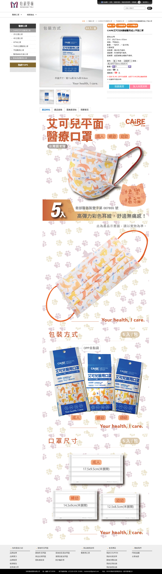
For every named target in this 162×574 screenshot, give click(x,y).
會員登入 (146, 2)
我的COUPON (112, 553)
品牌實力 (13, 556)
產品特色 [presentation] (46, 110)
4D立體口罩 (18, 38)
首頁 (110, 2)
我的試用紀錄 (111, 563)
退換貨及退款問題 (63, 553)
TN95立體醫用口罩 (20, 46)
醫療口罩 (15, 15)
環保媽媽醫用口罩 (20, 58)
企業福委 (135, 556)
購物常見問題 (43, 548)
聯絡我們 (137, 548)
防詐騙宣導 (60, 560)
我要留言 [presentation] (85, 110)
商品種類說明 (88, 548)
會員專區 (112, 548)
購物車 (136, 2)
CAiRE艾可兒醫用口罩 (105, 21)
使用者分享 (14, 567)
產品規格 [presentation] (58, 110)
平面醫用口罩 (120, 21)
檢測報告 (13, 563)
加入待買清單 (140, 86)
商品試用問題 (40, 556)
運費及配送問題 (62, 556)
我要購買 (119, 86)
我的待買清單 (126, 2)
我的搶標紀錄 (111, 567)
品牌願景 (13, 560)
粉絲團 (105, 2)
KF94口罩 (17, 42)
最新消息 (117, 2)
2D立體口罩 (18, 34)
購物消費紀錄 (111, 560)
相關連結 (30, 15)
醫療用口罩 (85, 553)
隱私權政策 (39, 560)
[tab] (46, 109)
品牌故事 (13, 553)
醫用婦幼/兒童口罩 (20, 54)
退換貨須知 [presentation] (71, 110)
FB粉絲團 (136, 553)
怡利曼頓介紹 (17, 548)
